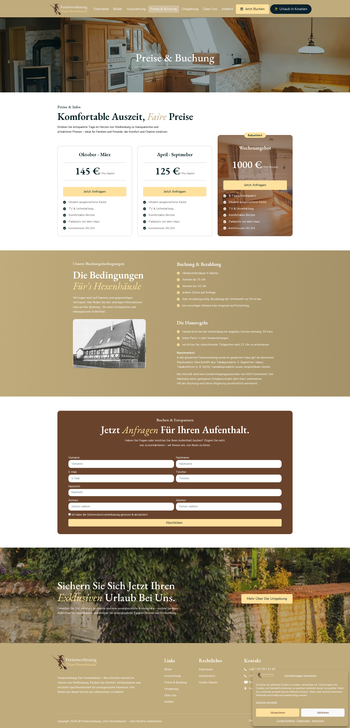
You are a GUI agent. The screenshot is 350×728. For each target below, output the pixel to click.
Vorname (74, 458)
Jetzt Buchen (255, 9)
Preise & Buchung (163, 9)
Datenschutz (303, 721)
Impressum (318, 721)
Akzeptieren (277, 713)
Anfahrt (227, 9)
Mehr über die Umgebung (267, 598)
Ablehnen (323, 713)
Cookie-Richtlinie (286, 721)
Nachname (182, 458)
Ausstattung (136, 9)
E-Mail (72, 472)
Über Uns (210, 9)
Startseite (101, 9)
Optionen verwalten (266, 702)
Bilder (117, 9)
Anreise (73, 500)
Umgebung (190, 9)
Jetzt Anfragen (95, 191)
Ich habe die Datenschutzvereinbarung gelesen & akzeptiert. (109, 515)
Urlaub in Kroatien (293, 9)
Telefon (181, 472)
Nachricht (74, 486)
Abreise (181, 500)
